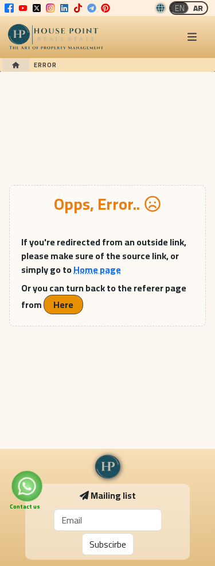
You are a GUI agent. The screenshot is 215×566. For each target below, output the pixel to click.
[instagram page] (50, 8)
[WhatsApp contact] (27, 486)
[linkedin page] (64, 8)
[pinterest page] (105, 8)
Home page (97, 269)
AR (198, 8)
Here (63, 304)
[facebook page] (9, 8)
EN (180, 8)
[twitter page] (36, 8)
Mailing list (113, 495)
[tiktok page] (78, 8)
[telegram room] (91, 8)
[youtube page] (23, 8)
